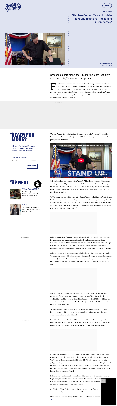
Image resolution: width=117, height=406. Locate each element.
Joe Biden (61, 137)
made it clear (72, 376)
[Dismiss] (114, 379)
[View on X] (74, 223)
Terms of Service (33, 160)
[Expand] (102, 379)
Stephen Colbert (106, 86)
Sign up (30, 166)
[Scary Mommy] (13, 7)
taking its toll (62, 98)
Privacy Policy (14, 161)
